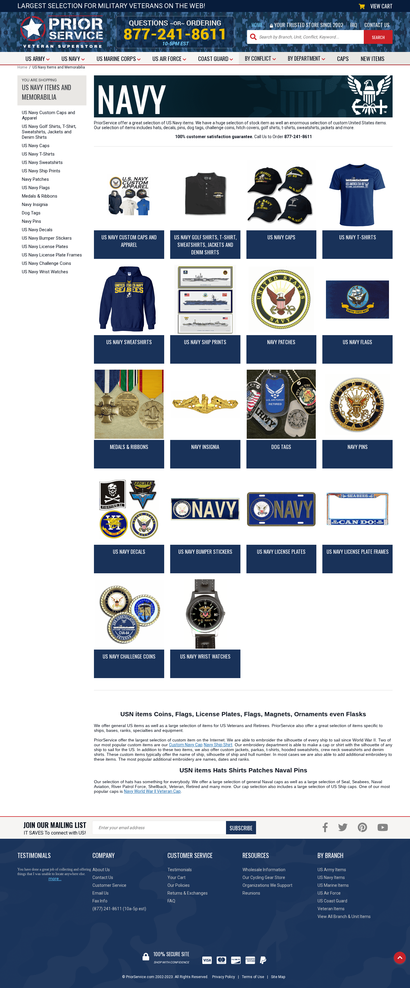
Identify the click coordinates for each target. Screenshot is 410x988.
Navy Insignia (35, 204)
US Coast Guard (332, 901)
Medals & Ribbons (39, 196)
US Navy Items (331, 877)
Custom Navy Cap (186, 744)
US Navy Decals (37, 229)
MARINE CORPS (117, 58)
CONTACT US (377, 25)
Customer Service (109, 885)
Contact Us (102, 877)
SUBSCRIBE (241, 828)
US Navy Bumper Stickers (47, 238)
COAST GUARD (214, 58)
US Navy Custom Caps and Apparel (48, 115)
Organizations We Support (267, 885)
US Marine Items (333, 885)
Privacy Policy (223, 977)
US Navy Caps (36, 145)
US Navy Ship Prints (41, 171)
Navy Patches (35, 179)
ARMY (36, 58)
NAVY (71, 58)
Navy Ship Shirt (218, 744)
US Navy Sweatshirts (42, 162)
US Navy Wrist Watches (45, 271)
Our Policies (178, 885)
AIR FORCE (167, 58)
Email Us (100, 893)
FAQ (353, 25)
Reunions (251, 893)
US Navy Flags (36, 187)
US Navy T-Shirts (38, 154)
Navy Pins (31, 221)
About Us (101, 869)
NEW (372, 58)
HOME (257, 25)
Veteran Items (331, 908)
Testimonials (179, 869)
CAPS (343, 58)
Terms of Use (253, 977)
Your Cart (176, 877)
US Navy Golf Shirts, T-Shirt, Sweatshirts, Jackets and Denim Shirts (49, 132)
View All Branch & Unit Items (344, 916)
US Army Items (332, 869)
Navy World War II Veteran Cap (152, 791)
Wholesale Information (264, 869)
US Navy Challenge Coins (46, 263)
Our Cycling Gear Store (264, 877)
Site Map (278, 977)
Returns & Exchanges (187, 893)
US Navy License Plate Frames (52, 255)
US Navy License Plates (45, 246)
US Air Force (329, 893)
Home (22, 67)
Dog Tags (31, 213)
